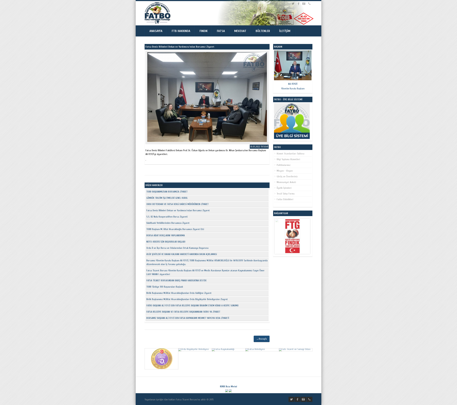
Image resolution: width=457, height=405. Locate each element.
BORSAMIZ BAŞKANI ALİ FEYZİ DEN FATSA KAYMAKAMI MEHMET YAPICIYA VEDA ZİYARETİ (187, 318)
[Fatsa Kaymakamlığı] (223, 349)
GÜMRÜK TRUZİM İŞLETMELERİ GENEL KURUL (167, 197)
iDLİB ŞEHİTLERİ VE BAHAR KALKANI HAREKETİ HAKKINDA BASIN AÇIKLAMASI (181, 254)
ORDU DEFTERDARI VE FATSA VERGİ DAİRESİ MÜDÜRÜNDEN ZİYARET (177, 204)
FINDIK (204, 31)
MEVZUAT (240, 31)
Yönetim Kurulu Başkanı (293, 86)
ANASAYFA (155, 31)
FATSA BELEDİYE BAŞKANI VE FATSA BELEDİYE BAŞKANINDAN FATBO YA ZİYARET (183, 311)
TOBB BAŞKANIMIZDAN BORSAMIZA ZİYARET (166, 191)
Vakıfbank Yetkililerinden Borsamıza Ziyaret (168, 222)
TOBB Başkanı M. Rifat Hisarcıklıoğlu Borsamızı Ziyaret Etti (175, 229)
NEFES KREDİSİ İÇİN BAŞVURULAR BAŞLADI (165, 241)
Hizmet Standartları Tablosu (290, 153)
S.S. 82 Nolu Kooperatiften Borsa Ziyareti (167, 216)
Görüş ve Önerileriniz (287, 176)
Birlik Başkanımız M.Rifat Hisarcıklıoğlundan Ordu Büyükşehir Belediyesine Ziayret (187, 299)
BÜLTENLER (263, 31)
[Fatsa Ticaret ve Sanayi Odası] (294, 349)
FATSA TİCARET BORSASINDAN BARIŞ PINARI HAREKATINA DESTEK (176, 280)
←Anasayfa (261, 338)
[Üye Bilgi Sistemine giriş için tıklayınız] (292, 138)
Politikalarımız (283, 165)
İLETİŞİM (284, 31)
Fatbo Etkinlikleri (285, 199)
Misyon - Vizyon (285, 170)
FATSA (221, 31)
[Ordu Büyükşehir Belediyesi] (193, 349)
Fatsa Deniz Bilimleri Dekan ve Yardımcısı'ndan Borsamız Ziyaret (178, 210)
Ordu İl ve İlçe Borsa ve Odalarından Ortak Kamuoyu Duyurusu (177, 248)
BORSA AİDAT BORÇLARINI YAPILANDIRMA (165, 235)
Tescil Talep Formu (286, 193)
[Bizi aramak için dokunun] (309, 3)
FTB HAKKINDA (181, 31)
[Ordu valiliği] (161, 368)
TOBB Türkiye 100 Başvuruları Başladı (164, 286)
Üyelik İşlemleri (284, 187)
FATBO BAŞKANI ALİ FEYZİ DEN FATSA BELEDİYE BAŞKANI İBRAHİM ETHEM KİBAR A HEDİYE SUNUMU (192, 305)
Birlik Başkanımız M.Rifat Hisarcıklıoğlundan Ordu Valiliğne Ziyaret (179, 293)
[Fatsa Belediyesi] (255, 349)
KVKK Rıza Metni (228, 386)
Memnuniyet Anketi (286, 182)
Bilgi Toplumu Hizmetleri (288, 159)
